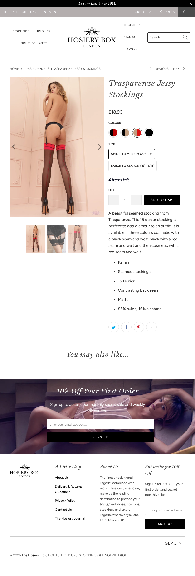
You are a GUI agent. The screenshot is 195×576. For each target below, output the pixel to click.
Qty (111, 190)
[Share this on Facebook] (126, 327)
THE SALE (11, 12)
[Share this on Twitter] (113, 327)
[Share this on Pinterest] (139, 327)
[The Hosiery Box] (92, 37)
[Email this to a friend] (151, 327)
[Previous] (14, 147)
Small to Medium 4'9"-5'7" (131, 154)
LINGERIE (130, 25)
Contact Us (63, 510)
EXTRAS (132, 49)
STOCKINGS (21, 31)
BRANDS (129, 37)
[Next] (99, 147)
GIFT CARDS (31, 12)
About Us (62, 478)
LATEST (42, 43)
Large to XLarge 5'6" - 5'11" (132, 166)
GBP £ (140, 12)
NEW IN (50, 12)
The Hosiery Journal (70, 518)
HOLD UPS (43, 31)
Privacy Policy (65, 501)
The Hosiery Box (34, 555)
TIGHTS (26, 43)
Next (177, 68)
